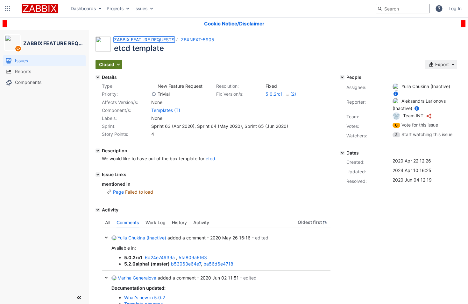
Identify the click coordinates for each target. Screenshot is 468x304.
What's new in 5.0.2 (144, 297)
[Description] (98, 151)
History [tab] (179, 222)
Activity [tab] (201, 222)
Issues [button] (140, 8)
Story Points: (115, 134)
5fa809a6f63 (193, 257)
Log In (455, 8)
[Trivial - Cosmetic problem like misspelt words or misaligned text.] (153, 94)
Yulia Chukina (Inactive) (141, 237)
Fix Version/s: (230, 94)
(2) (293, 94)
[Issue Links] (98, 174)
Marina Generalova (136, 277)
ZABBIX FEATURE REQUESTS (144, 39)
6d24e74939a (160, 257)
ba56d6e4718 (218, 263)
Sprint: (109, 126)
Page (118, 192)
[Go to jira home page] (39, 8)
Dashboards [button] (83, 8)
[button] (7, 8)
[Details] (98, 77)
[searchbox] (402, 8)
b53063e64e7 (186, 263)
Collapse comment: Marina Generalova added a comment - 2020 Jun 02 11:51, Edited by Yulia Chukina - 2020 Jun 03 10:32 (106, 277)
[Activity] (98, 210)
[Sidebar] (79, 297)
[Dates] (342, 153)
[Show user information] (395, 93)
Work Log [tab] (155, 222)
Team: (352, 116)
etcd (210, 158)
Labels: (109, 118)
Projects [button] (115, 8)
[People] (342, 77)
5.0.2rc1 (274, 94)
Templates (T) (165, 110)
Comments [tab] (128, 222)
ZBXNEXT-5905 (197, 39)
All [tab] (107, 222)
